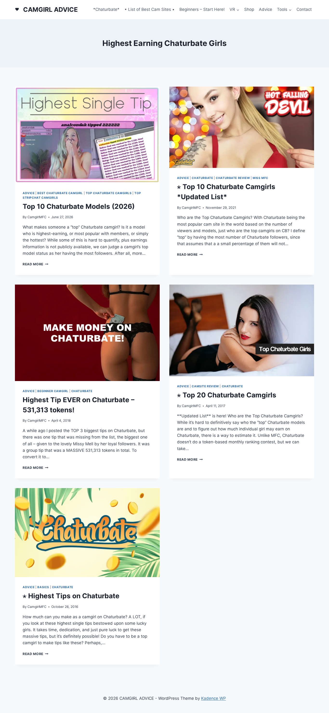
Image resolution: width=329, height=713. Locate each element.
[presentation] (87, 135)
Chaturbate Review (233, 178)
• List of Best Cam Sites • (150, 9)
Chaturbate (202, 178)
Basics (43, 587)
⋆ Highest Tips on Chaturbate (71, 596)
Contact (304, 9)
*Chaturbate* (106, 9)
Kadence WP (213, 698)
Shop (249, 9)
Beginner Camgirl (52, 391)
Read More (35, 264)
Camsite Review (205, 386)
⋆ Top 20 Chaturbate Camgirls (226, 395)
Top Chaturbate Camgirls (109, 193)
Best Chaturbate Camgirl (60, 193)
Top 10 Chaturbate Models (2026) (79, 206)
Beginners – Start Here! (202, 9)
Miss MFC (260, 178)
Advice (265, 9)
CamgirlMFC (36, 217)
